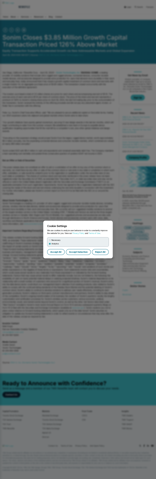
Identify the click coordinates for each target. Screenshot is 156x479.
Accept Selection (78, 252)
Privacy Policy (78, 233)
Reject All (100, 252)
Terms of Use (94, 233)
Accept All (55, 252)
